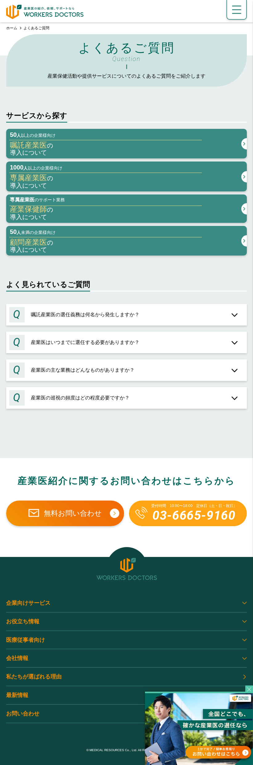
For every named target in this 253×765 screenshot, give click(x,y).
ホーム (11, 28)
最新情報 (17, 695)
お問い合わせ (22, 713)
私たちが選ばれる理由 (34, 676)
